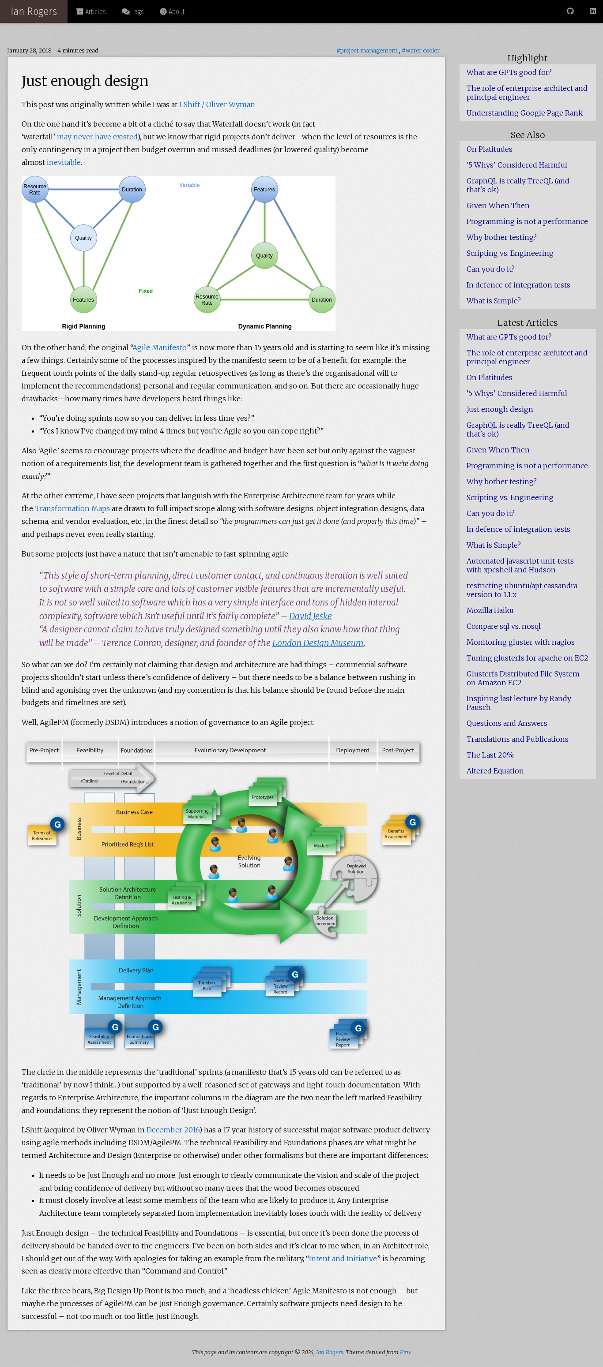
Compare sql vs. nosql (504, 626)
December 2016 (173, 1129)
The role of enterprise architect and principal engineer (527, 92)
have (103, 136)
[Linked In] (593, 11)
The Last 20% (490, 755)
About (176, 11)
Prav (405, 1352)
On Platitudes (490, 149)
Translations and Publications (518, 739)
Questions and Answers (507, 723)
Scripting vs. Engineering (510, 253)
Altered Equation (495, 770)
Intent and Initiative (343, 1258)
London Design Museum (318, 643)
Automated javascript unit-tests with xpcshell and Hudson (520, 565)
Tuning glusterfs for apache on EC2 (527, 658)
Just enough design (500, 409)
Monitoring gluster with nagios (521, 642)
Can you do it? (491, 269)
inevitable (64, 162)
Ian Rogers (34, 11)
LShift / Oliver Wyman (217, 104)
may (64, 136)
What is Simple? (494, 300)
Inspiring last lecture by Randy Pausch (519, 703)
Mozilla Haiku (490, 610)
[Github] (570, 11)
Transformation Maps (72, 508)
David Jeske (310, 616)
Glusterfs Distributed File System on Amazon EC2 (523, 678)
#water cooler (421, 50)
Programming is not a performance (527, 221)
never (83, 136)
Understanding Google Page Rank (525, 112)
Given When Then (498, 205)
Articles (94, 11)
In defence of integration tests (518, 284)
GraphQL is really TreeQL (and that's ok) (518, 185)
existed (125, 136)
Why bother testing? (502, 237)
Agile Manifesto (159, 347)
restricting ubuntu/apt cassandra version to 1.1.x (522, 590)
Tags (137, 11)
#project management (367, 50)
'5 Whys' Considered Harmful (517, 165)
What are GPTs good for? (509, 72)
